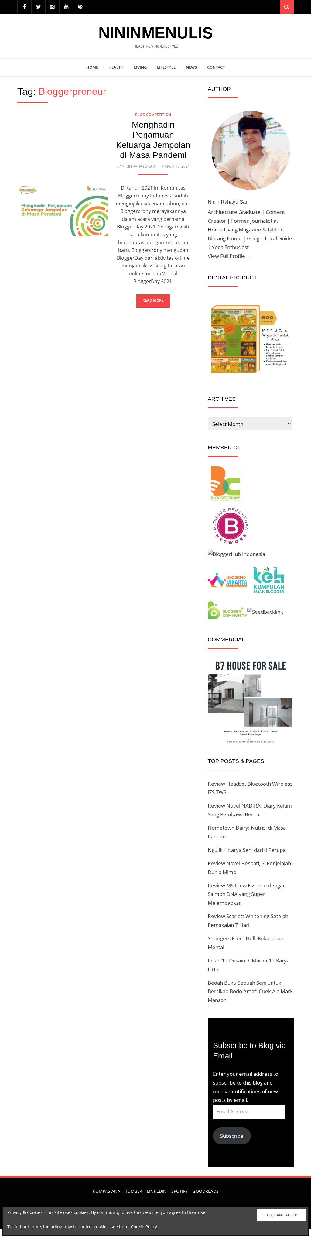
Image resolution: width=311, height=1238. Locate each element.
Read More (153, 300)
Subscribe (231, 1135)
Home (92, 67)
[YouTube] (66, 7)
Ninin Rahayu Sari (139, 166)
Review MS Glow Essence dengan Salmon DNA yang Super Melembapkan (247, 894)
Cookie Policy (144, 1226)
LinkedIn (156, 1191)
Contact (216, 67)
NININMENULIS (155, 33)
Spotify (179, 1191)
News (191, 67)
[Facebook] (24, 7)
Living (140, 67)
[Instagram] (52, 7)
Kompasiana (106, 1191)
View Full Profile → (229, 255)
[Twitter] (38, 7)
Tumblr (133, 1191)
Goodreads (206, 1191)
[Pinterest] (80, 7)
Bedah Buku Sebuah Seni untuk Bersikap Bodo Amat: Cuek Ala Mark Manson (250, 991)
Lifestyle (166, 67)
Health (116, 67)
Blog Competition (153, 114)
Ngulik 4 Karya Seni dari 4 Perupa (246, 849)
